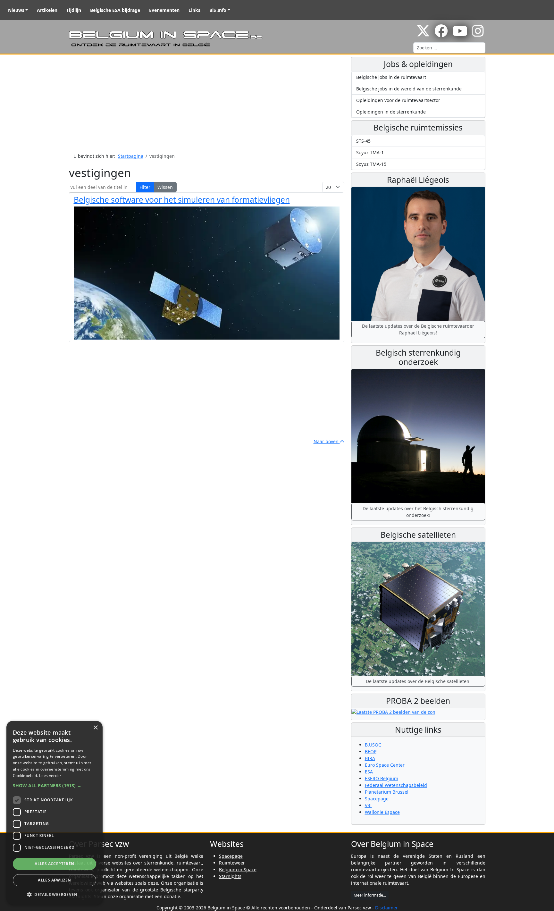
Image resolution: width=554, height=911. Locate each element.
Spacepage (377, 799)
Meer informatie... (370, 895)
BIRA (370, 758)
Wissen (165, 187)
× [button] (95, 727)
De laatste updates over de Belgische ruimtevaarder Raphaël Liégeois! (418, 329)
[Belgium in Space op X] (423, 34)
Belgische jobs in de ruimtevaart (391, 77)
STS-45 (363, 141)
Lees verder (50, 775)
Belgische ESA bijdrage (115, 10)
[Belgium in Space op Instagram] (478, 34)
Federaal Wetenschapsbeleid (396, 785)
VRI (368, 805)
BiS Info (217, 10)
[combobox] (449, 47)
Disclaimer (386, 908)
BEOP (370, 751)
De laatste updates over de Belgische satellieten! (418, 681)
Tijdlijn (73, 10)
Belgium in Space (237, 869)
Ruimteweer (232, 863)
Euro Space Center (385, 765)
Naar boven (327, 441)
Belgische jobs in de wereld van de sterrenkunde (409, 89)
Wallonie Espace (382, 812)
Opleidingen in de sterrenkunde (391, 112)
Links (194, 10)
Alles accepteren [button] (54, 863)
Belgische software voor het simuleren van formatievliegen (182, 199)
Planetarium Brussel (386, 792)
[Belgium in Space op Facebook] (441, 34)
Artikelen (47, 10)
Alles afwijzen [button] (54, 880)
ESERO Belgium (381, 778)
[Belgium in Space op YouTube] (459, 34)
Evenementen (164, 10)
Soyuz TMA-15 (371, 164)
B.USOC (373, 745)
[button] (54, 785)
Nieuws (16, 10)
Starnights (230, 876)
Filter (144, 187)
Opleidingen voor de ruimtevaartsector (398, 100)
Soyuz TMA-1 (370, 152)
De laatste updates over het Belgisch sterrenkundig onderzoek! (418, 511)
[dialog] (54, 813)
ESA (369, 772)
